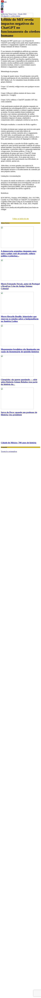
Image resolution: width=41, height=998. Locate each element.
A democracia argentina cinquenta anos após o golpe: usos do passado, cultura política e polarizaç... (18, 253)
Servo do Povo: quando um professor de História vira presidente (19, 413)
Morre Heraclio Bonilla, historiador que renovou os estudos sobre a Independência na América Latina (19, 318)
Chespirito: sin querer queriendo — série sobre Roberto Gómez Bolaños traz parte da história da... (19, 381)
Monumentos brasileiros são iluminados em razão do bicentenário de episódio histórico (20, 350)
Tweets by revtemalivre (9, 451)
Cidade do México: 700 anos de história (18, 443)
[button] (2, 2)
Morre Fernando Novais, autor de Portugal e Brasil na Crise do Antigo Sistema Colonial (20, 286)
